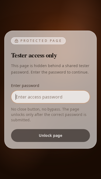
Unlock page (50, 135)
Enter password (25, 85)
